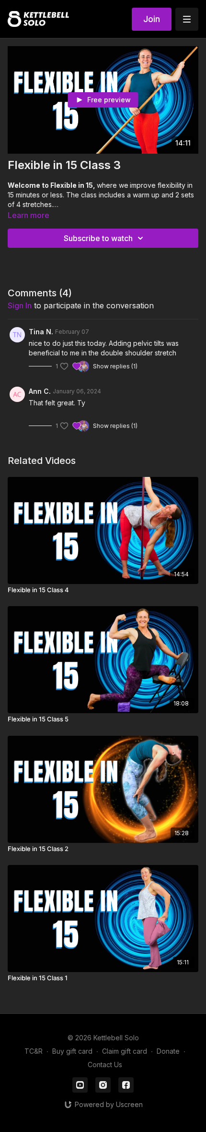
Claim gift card (124, 1051)
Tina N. (41, 332)
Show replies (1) (115, 366)
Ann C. (40, 391)
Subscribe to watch (98, 238)
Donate (168, 1051)
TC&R (33, 1051)
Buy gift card (72, 1051)
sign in (20, 305)
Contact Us (105, 1064)
